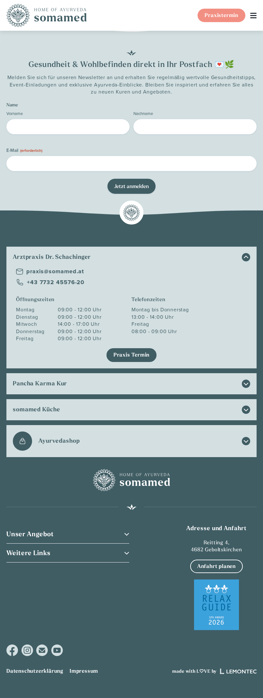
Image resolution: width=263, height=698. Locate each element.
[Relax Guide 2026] (216, 604)
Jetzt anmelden (131, 186)
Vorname (14, 113)
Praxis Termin (131, 354)
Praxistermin (221, 15)
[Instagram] (27, 650)
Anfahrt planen (216, 566)
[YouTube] (57, 650)
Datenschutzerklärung (34, 671)
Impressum (84, 671)
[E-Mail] (42, 650)
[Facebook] (12, 650)
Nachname (143, 113)
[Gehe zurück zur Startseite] (46, 15)
